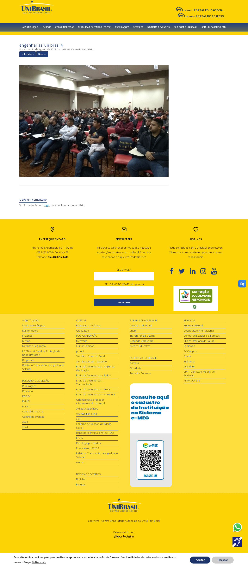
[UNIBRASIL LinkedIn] (195, 270)
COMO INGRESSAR (64, 27)
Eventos (80, 484)
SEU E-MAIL (124, 269)
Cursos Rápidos (85, 346)
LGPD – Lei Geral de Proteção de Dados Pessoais (41, 353)
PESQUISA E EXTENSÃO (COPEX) (94, 27)
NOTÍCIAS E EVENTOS (158, 27)
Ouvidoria (135, 368)
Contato (134, 363)
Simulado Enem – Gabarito (91, 361)
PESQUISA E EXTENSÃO (35, 380)
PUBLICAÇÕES (122, 27)
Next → (42, 54)
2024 (25, 421)
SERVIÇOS (138, 27)
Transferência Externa (142, 335)
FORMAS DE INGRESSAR (144, 320)
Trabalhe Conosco (140, 373)
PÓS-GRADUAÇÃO (86, 335)
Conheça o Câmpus (33, 325)
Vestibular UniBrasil (141, 325)
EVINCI (26, 401)
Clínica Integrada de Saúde (199, 341)
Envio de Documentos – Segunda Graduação (95, 368)
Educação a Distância (88, 325)
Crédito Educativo (140, 346)
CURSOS (47, 27)
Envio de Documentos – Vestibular (96, 394)
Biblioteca (189, 361)
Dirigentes (28, 360)
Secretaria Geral (193, 325)
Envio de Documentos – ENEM (93, 375)
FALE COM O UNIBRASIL (186, 27)
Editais (26, 406)
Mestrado (81, 341)
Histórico (27, 335)
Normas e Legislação (34, 346)
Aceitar (200, 560)
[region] (196, 298)
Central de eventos (33, 416)
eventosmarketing (86, 413)
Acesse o (203, 10)
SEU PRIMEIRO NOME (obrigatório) (124, 284)
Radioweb (189, 346)
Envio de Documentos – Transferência (89, 382)
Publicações (29, 386)
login (47, 205)
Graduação (82, 330)
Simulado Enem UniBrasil (90, 356)
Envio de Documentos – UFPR (93, 389)
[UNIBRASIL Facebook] (174, 270)
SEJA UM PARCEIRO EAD (214, 27)
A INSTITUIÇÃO (30, 320)
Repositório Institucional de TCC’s (95, 432)
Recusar (223, 560)
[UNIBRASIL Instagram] (205, 270)
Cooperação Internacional (199, 330)
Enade (187, 356)
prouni (80, 351)
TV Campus (190, 351)
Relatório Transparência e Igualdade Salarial (43, 367)
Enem (79, 438)
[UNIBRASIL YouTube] (216, 270)
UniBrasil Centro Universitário (77, 49)
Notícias (80, 479)
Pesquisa (27, 391)
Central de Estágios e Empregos (202, 335)
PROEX (26, 396)
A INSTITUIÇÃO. (30, 27)
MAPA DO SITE (192, 380)
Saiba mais (39, 562)
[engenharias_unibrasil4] (94, 175)
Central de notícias (33, 411)
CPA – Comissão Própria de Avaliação (199, 373)
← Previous (28, 54)
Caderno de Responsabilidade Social (93, 425)
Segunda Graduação (141, 341)
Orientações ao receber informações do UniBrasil (90, 401)
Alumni (80, 462)
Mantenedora (30, 330)
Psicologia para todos (88, 443)
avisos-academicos (87, 408)
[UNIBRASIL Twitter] (184, 270)
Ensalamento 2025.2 (87, 448)
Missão (26, 341)
